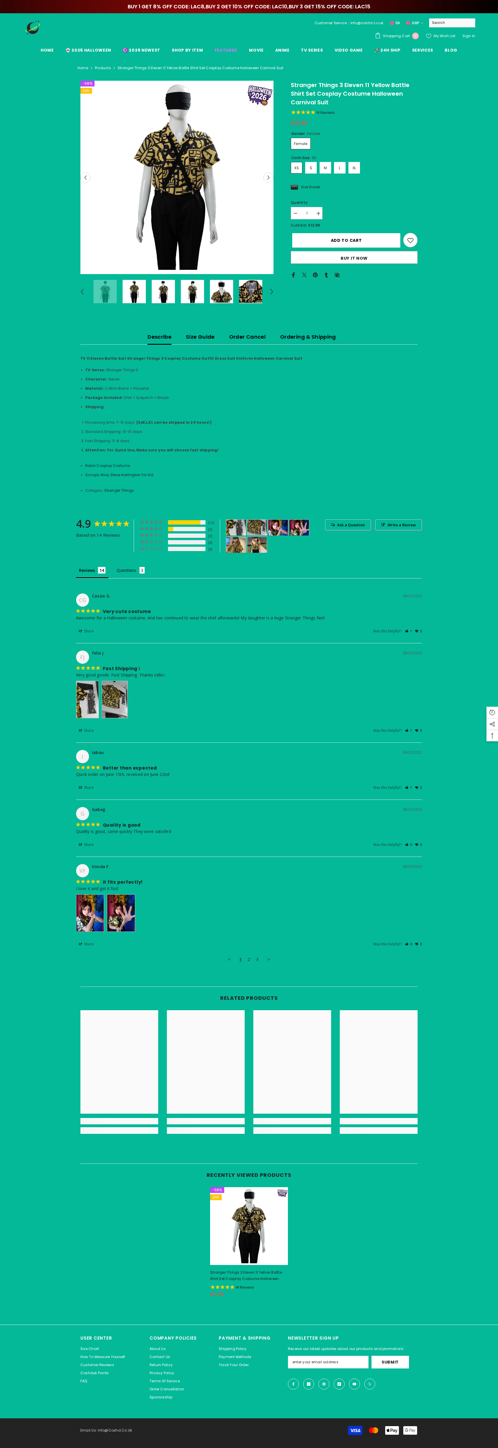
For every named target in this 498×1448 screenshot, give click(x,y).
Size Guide (200, 336)
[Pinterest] (315, 274)
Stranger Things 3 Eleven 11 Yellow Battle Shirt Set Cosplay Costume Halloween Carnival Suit (246, 1276)
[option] (177, 177)
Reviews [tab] (87, 570)
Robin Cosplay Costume (107, 465)
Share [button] (88, 631)
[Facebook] (293, 274)
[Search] (452, 22)
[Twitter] (304, 274)
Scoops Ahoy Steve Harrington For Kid (119, 474)
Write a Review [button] (402, 524)
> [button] (268, 959)
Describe (159, 336)
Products (103, 67)
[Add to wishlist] (410, 240)
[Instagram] (308, 1384)
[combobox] (447, 22)
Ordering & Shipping (308, 336)
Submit (390, 1362)
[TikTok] (339, 1384)
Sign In (469, 35)
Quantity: (299, 202)
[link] (119, 1121)
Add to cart (345, 240)
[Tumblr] (326, 274)
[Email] (337, 274)
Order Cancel (247, 336)
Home (83, 67)
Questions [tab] (126, 570)
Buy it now (354, 258)
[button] (85, 177)
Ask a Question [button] (351, 524)
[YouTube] (354, 1384)
